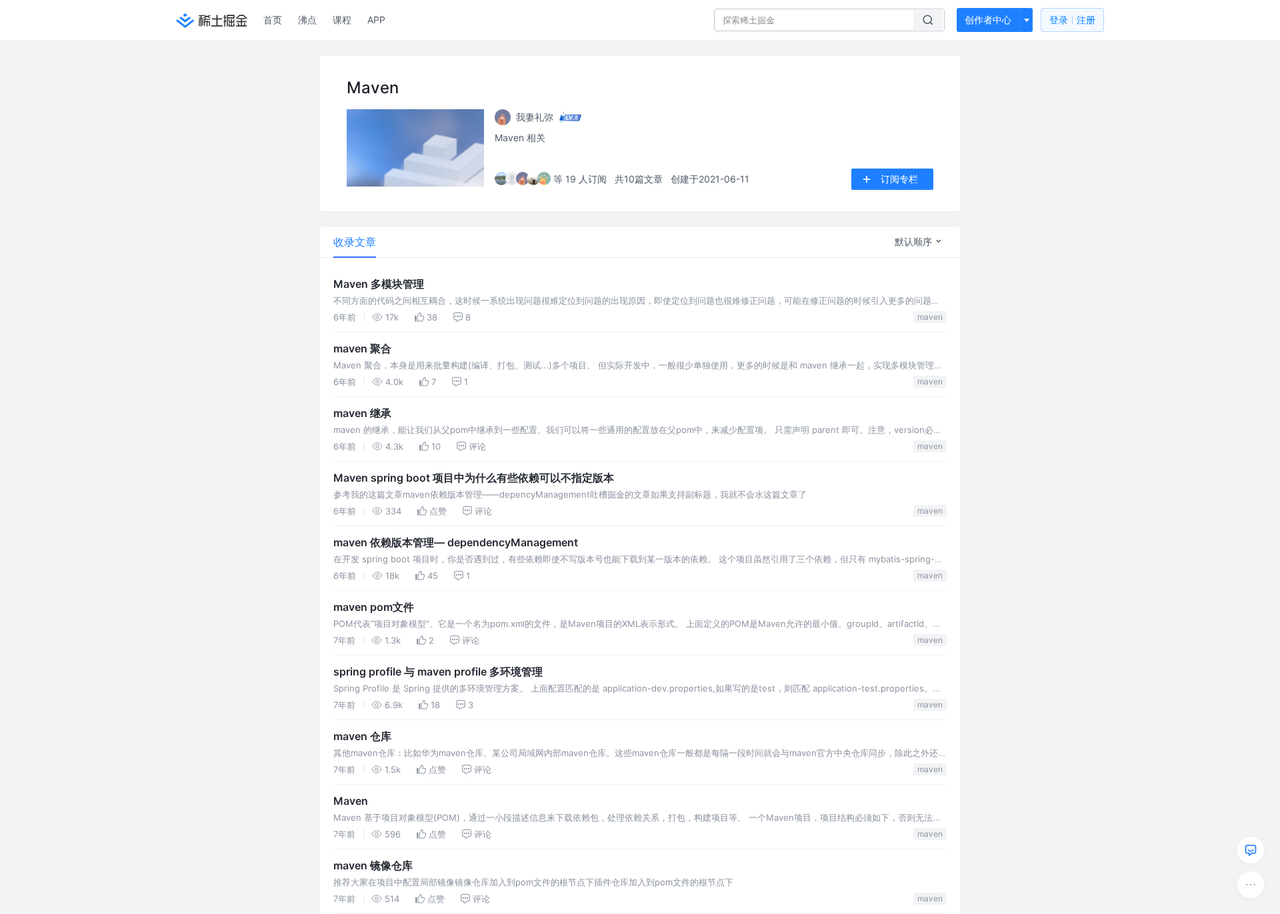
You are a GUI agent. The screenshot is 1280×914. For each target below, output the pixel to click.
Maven (350, 800)
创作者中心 (988, 19)
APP (376, 19)
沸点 (307, 19)
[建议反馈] (1250, 850)
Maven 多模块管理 (378, 283)
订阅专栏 (899, 179)
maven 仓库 (362, 736)
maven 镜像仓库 (373, 865)
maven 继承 (362, 413)
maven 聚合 (362, 348)
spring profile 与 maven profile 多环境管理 (438, 671)
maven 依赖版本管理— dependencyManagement (455, 542)
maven (930, 317)
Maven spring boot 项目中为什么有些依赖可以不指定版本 (473, 477)
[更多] (1250, 884)
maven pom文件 (373, 607)
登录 (1072, 19)
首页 (272, 19)
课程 (342, 19)
